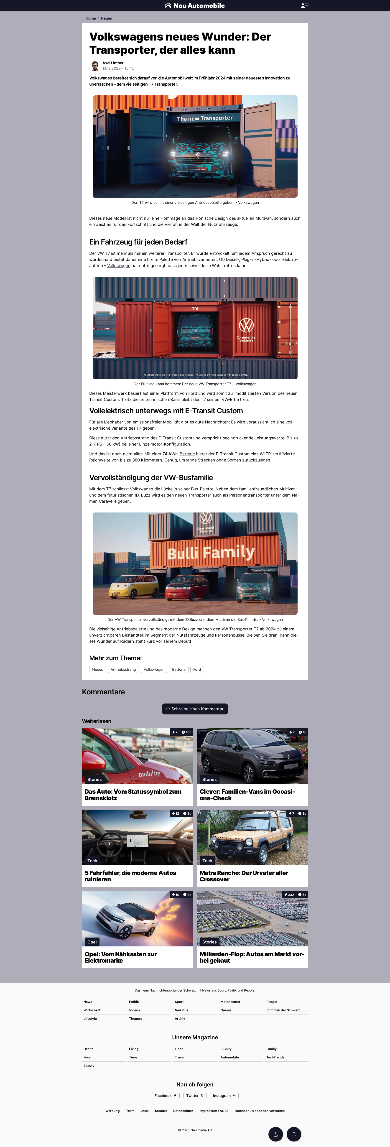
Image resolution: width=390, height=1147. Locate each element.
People (271, 1002)
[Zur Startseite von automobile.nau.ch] (195, 5)
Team (130, 1111)
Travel (179, 1057)
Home (91, 18)
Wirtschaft (92, 1010)
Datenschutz (183, 1111)
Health (89, 1049)
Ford (192, 393)
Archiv (180, 1018)
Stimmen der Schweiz (283, 1010)
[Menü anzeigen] (304, 5)
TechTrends (275, 1057)
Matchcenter (230, 1002)
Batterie (187, 453)
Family (271, 1049)
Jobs (145, 1111)
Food (87, 1057)
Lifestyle (90, 1018)
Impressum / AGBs (213, 1111)
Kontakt (161, 1111)
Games (226, 1010)
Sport (179, 1002)
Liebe (179, 1049)
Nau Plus (182, 1010)
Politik (134, 1002)
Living (134, 1049)
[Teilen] (275, 1134)
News (88, 1002)
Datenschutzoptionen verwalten (260, 1111)
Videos (134, 1010)
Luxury (226, 1049)
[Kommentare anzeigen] (294, 1134)
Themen (135, 1018)
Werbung (112, 1111)
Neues (106, 18)
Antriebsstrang (135, 438)
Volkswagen (118, 265)
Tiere (133, 1057)
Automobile (230, 1057)
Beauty (89, 1066)
